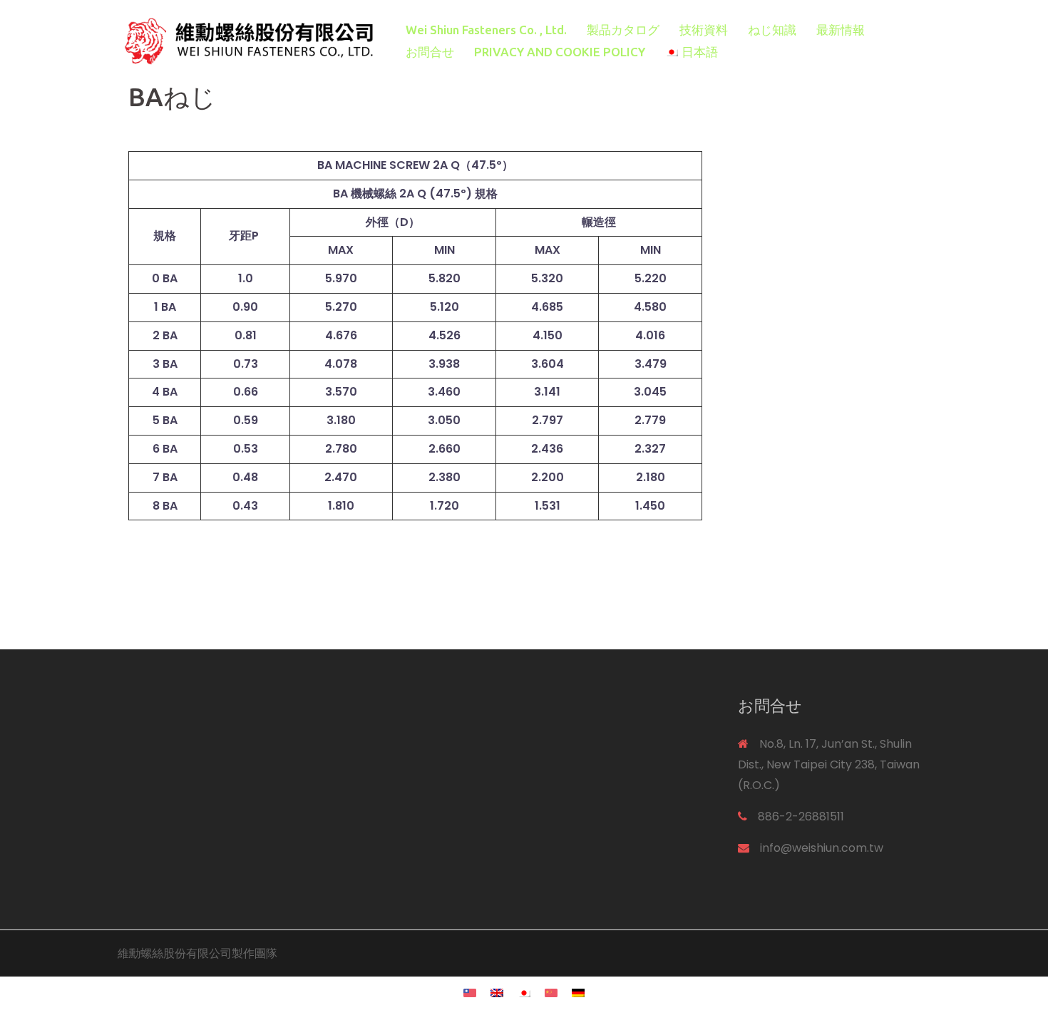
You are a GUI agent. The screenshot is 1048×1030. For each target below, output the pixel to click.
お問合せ (430, 51)
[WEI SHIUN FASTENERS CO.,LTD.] (246, 40)
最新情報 (840, 29)
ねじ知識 (772, 29)
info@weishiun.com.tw (821, 848)
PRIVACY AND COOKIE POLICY (559, 51)
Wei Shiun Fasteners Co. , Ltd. (486, 29)
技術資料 (703, 29)
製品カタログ (623, 29)
